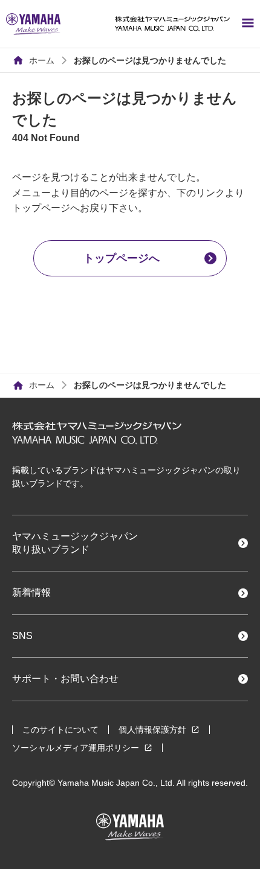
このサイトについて (60, 729)
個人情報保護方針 (152, 729)
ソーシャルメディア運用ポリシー (75, 747)
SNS (22, 636)
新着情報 (31, 592)
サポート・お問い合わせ (65, 678)
